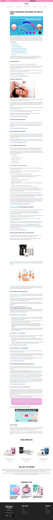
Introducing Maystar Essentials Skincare (37, 496)
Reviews (47, 507)
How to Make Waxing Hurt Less (16, 46)
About (23, 507)
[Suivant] (51, 450)
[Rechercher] (2, 3)
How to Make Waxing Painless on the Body (18, 51)
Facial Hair (19, 333)
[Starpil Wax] (26, 4)
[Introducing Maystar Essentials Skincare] (38, 490)
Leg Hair (20, 348)
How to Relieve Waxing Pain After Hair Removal (19, 52)
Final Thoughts (13, 54)
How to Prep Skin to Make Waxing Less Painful (19, 48)
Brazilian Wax (18, 314)
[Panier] (50, 3)
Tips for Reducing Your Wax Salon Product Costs (14, 497)
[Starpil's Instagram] (5, 516)
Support (23, 510)
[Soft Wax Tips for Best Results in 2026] (26, 490)
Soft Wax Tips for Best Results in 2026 (26, 496)
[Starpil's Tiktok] (13, 516)
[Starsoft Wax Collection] (26, 250)
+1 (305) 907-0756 (9, 510)
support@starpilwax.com (9, 512)
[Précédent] (2, 443)
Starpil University (48, 510)
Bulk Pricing (47, 513)
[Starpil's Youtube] (7, 516)
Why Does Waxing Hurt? (15, 45)
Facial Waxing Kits (26, 440)
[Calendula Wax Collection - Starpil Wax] (26, 275)
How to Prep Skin (14, 207)
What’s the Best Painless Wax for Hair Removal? (19, 49)
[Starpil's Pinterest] (11, 516)
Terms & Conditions (25, 513)
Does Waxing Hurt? (14, 43)
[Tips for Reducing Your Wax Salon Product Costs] (15, 490)
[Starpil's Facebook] (9, 516)
